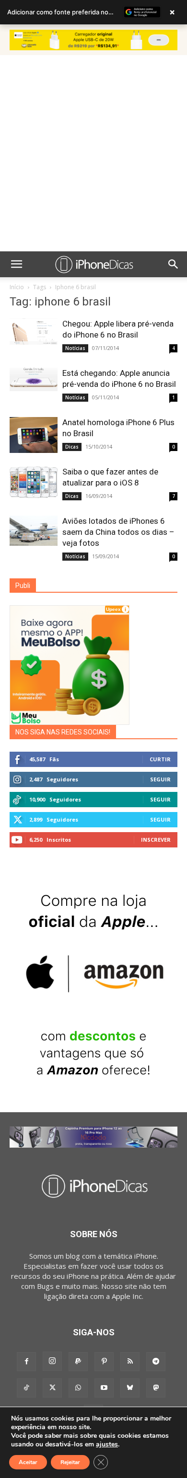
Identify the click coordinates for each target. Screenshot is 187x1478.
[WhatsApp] (78, 1388)
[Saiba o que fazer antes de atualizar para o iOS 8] (34, 481)
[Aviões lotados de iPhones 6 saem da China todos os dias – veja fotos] (34, 531)
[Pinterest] (104, 1361)
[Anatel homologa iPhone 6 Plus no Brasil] (34, 435)
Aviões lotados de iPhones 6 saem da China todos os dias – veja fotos (118, 532)
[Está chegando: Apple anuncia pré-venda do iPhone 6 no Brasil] (34, 379)
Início (17, 287)
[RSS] (130, 1361)
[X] (52, 1388)
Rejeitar (70, 1462)
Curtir (160, 759)
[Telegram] (155, 1361)
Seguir (160, 779)
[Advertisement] (93, 153)
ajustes (107, 1444)
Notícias (75, 348)
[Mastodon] (155, 1388)
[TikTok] (26, 1388)
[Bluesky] (130, 1388)
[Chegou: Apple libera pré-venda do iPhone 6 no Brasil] (34, 331)
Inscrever (156, 839)
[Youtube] (104, 1388)
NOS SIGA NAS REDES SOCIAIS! (62, 732)
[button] (16, 264)
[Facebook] (26, 1361)
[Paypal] (78, 1361)
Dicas (72, 446)
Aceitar (28, 1462)
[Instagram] (52, 1361)
